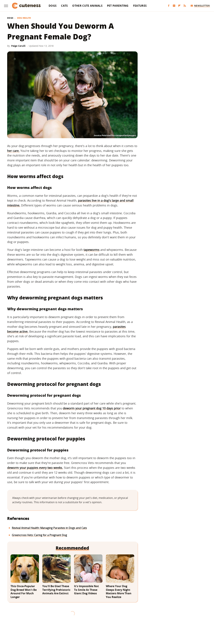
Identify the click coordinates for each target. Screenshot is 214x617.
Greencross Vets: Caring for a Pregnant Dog (39, 535)
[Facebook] (169, 5)
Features (140, 6)
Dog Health (24, 18)
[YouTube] (174, 5)
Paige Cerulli (18, 45)
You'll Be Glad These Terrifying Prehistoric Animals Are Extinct (56, 589)
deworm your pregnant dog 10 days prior (92, 408)
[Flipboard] (179, 5)
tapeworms (91, 250)
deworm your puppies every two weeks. (35, 468)
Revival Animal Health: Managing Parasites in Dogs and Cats (49, 528)
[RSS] (185, 5)
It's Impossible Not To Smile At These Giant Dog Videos (86, 589)
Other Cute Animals (87, 6)
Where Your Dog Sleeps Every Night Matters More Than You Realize (118, 591)
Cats (64, 6)
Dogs (53, 6)
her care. (13, 151)
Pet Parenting (118, 6)
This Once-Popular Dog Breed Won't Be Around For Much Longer (24, 591)
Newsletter (202, 5)
